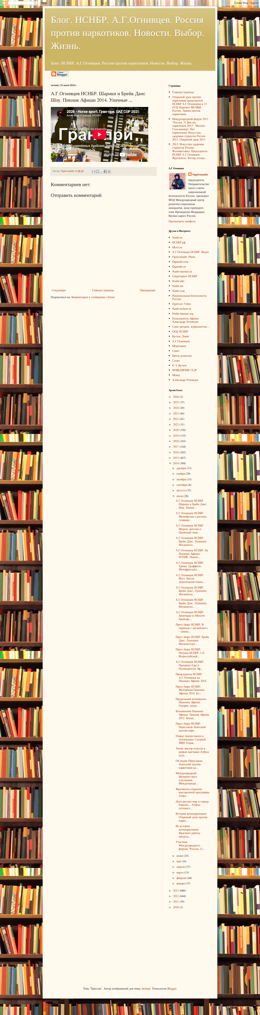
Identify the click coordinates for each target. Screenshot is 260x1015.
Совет (175, 351)
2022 (176, 419)
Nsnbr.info (178, 281)
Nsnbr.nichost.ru (181, 309)
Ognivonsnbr (200, 174)
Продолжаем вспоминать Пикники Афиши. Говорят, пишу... (191, 702)
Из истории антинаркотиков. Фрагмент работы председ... (188, 831)
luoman (146, 988)
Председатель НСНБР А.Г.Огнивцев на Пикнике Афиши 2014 (191, 677)
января (181, 883)
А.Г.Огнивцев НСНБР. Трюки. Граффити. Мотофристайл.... (190, 566)
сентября (182, 485)
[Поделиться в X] (101, 171)
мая (179, 861)
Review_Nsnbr (180, 336)
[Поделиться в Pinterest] (109, 171)
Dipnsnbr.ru (179, 266)
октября (182, 479)
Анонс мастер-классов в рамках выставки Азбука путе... (192, 751)
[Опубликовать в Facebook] (105, 171)
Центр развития (182, 356)
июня (180, 856)
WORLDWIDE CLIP (184, 370)
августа (181, 490)
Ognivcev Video (181, 304)
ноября (181, 473)
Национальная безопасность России (189, 297)
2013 (176, 890)
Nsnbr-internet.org (182, 313)
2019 (176, 435)
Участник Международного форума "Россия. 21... (190, 845)
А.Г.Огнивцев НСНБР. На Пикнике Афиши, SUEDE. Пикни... (192, 553)
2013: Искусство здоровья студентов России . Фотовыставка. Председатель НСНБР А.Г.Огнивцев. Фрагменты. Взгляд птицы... (189, 151)
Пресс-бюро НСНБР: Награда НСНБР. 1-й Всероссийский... (190, 652)
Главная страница (103, 290)
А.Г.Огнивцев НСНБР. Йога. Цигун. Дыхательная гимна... (190, 578)
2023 (176, 413)
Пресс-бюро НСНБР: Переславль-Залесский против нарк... (191, 727)
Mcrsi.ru (177, 247)
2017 (176, 446)
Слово (176, 360)
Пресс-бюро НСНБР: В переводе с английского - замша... (192, 628)
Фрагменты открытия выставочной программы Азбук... (192, 792)
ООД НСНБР (180, 331)
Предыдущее (147, 290)
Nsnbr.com (178, 291)
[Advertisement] (81, 947)
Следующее (59, 290)
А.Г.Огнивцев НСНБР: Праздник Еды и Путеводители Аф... (190, 665)
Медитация (179, 346)
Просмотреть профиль (182, 221)
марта (180, 872)
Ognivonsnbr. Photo (183, 257)
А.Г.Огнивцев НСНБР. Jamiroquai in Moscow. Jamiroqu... (190, 615)
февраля (182, 878)
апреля (181, 867)
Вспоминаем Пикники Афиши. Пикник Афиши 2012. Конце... (192, 714)
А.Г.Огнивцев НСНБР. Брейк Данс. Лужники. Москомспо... (191, 541)
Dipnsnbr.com (180, 262)
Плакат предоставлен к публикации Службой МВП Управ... (191, 739)
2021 (176, 424)
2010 (176, 907)
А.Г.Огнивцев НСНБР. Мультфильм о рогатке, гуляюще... (191, 516)
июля (180, 496)
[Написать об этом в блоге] (97, 171)
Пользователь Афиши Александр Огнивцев (185, 320)
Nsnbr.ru (177, 237)
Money (176, 375)
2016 (176, 452)
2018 (176, 441)
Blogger (171, 988)
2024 (176, 408)
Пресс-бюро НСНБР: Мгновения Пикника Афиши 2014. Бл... (190, 690)
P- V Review (179, 365)
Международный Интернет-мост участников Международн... (187, 778)
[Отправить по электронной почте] (94, 171)
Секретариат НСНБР (184, 276)
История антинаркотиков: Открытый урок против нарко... (191, 817)
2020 (176, 430)
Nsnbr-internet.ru (182, 271)
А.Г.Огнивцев (181, 341)
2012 (176, 896)
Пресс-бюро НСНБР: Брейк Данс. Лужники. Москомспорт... (192, 640)
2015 (176, 458)
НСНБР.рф (178, 242)
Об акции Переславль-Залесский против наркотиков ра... (189, 764)
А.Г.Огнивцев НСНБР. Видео (190, 252)
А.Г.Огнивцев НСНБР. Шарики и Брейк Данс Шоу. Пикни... (191, 504)
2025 (176, 402)
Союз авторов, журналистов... (190, 326)
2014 (176, 463)
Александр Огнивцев (185, 380)
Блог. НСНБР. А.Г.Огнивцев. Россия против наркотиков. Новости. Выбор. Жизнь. (127, 32)
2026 (176, 397)
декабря (182, 468)
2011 (176, 901)
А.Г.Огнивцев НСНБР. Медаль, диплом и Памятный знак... (190, 528)
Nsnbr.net (177, 286)
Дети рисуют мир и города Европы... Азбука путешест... (192, 804)
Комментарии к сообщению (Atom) (93, 297)
